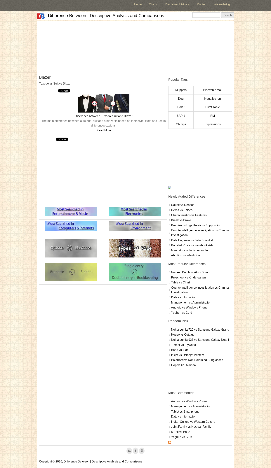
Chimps (181, 124)
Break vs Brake (181, 220)
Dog (181, 98)
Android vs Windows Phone (189, 307)
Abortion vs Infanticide (185, 255)
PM (212, 115)
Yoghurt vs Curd (181, 312)
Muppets (181, 90)
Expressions (212, 124)
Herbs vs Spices (181, 210)
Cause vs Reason (182, 204)
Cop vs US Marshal (184, 365)
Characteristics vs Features (189, 215)
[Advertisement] (135, 47)
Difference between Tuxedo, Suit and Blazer (103, 116)
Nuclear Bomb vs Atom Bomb (190, 272)
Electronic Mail (212, 90)
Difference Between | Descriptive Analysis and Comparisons (106, 15)
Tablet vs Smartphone (185, 411)
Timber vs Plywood (183, 344)
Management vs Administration (191, 302)
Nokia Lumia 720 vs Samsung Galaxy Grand (200, 329)
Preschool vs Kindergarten (188, 277)
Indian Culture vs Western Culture (193, 421)
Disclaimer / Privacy (177, 4)
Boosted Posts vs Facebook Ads (192, 245)
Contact (201, 4)
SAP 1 (181, 115)
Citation (153, 4)
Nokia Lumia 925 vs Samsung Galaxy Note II (200, 339)
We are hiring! (222, 4)
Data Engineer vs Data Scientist (192, 240)
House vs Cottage (182, 334)
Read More (103, 130)
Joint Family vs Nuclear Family (191, 426)
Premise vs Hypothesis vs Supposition (196, 225)
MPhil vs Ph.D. (180, 431)
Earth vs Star (179, 349)
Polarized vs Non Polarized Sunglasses (197, 360)
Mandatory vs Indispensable (189, 250)
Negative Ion (212, 98)
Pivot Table (212, 107)
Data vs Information (183, 297)
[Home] (41, 16)
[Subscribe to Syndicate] (169, 442)
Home (138, 4)
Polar (180, 107)
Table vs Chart (180, 282)
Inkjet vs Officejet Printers (187, 355)
